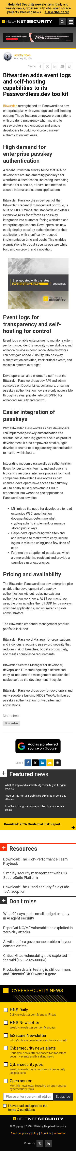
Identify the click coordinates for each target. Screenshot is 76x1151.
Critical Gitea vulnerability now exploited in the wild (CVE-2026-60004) (37, 957)
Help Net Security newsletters (31, 4)
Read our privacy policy (24, 1133)
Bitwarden (10, 106)
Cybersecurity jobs (26, 1064)
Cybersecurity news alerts (33, 1048)
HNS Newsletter (24, 1022)
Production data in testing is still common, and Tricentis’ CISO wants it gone (37, 971)
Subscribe (63, 1096)
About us (46, 1133)
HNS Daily (19, 1009)
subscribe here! (57, 12)
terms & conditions (21, 1110)
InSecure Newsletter (28, 1035)
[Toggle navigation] (70, 21)
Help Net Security (55, 1126)
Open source (21, 1080)
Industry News (22, 55)
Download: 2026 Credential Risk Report (32, 824)
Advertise (59, 1133)
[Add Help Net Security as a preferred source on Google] (69, 66)
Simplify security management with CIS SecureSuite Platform (35, 875)
